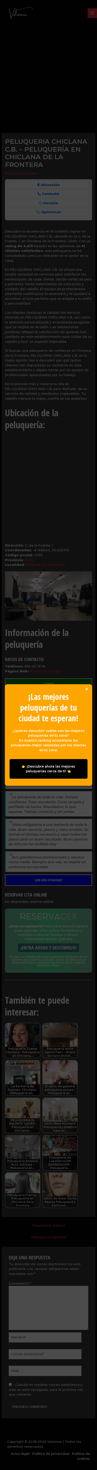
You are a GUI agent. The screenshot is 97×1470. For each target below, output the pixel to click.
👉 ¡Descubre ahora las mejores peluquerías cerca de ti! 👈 (48, 769)
